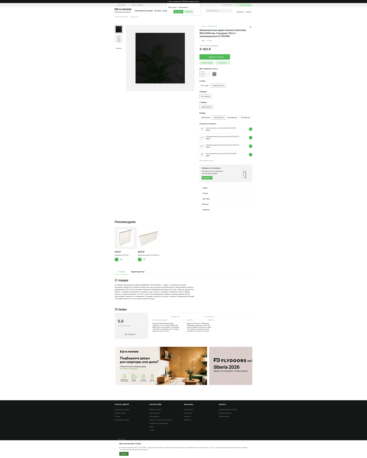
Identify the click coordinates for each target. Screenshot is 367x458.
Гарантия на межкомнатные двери (160, 420)
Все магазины (188, 409)
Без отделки (205, 96)
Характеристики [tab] (137, 272)
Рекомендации (154, 416)
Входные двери (120, 413)
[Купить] (250, 129)
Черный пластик (218, 85)
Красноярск (214, 45)
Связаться (222, 63)
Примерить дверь (155, 409)
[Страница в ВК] (243, 440)
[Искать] (230, 11)
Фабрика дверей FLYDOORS (228, 409)
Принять (124, 454)
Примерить (207, 178)
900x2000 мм (218, 117)
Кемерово (187, 416)
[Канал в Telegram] (246, 440)
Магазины (140, 5)
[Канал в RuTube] (239, 440)
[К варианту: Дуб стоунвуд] (214, 74)
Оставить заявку (206, 63)
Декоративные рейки (122, 420)
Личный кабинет (224, 416)
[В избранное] (250, 27)
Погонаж (157, 11)
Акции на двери (154, 413)
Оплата (151, 430)
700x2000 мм (245, 117)
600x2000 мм (232, 117)
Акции (133, 5)
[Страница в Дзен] (250, 440)
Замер (151, 427)
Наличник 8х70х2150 (122, 255)
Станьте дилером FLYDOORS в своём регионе (183, 1)
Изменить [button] (189, 11)
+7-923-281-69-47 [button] (227, 5)
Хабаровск (187, 420)
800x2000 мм (205, 117)
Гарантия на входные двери (158, 423)
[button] (198, 5)
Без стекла (205, 85)
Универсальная (206, 107)
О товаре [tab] (121, 272)
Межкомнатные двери (144, 11)
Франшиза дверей (225, 413)
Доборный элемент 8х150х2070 (148, 255)
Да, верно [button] (178, 11)
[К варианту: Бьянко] (202, 74)
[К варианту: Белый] (208, 74)
